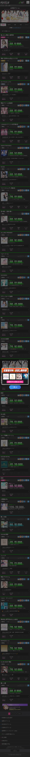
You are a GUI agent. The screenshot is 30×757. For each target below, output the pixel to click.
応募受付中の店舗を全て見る (15, 381)
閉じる (15, 387)
